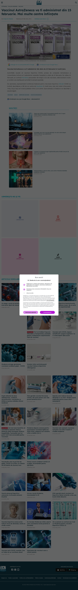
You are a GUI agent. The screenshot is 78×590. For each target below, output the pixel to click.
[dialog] (39, 295)
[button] (39, 293)
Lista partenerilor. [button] (50, 300)
